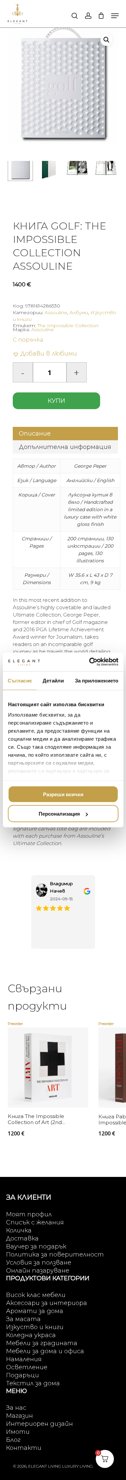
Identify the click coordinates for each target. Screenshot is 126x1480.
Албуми (79, 312)
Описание (35, 433)
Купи (56, 400)
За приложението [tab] (97, 680)
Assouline (56, 312)
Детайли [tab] (53, 680)
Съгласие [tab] (20, 680)
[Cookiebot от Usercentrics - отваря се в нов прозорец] (89, 662)
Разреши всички (63, 794)
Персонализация (59, 814)
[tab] (65, 433)
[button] (115, 15)
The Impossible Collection (67, 325)
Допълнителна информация (65, 447)
